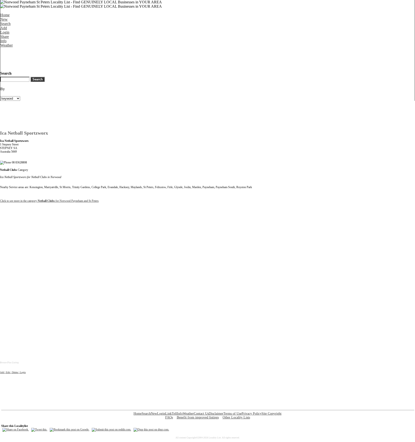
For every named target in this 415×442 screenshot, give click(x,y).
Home (5, 15)
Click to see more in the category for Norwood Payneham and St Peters (49, 201)
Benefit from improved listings (198, 417)
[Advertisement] (87, 58)
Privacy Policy (252, 413)
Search (5, 24)
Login (4, 32)
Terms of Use (232, 413)
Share (4, 37)
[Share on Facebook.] (15, 429)
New (4, 19)
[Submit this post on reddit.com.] (111, 429)
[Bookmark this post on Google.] (70, 429)
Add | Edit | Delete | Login (13, 372)
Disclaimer (216, 413)
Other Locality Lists (236, 417)
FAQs (169, 417)
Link (168, 413)
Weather (6, 45)
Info (3, 41)
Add (3, 28)
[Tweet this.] (39, 429)
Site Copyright (271, 413)
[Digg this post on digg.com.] (151, 429)
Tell (174, 413)
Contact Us (201, 413)
